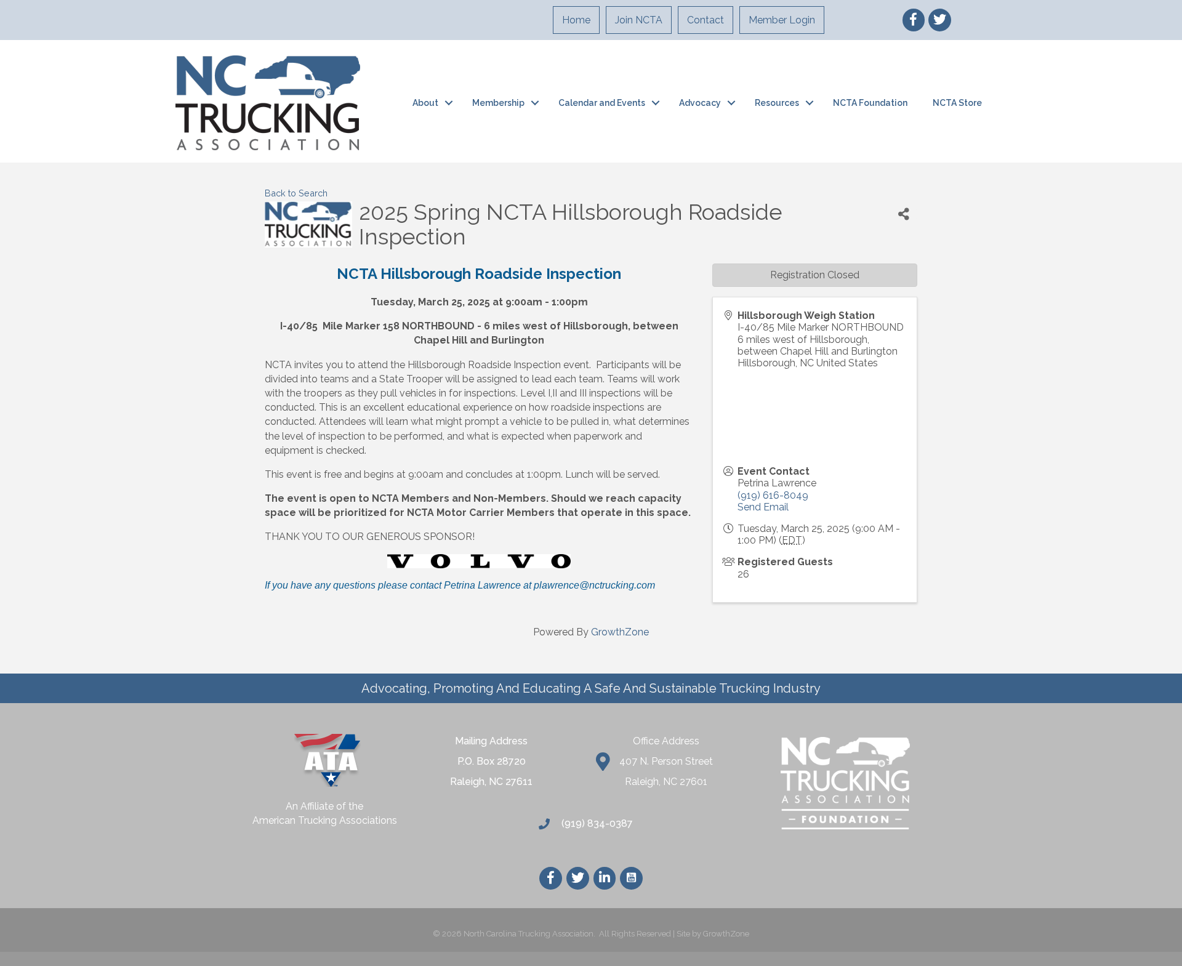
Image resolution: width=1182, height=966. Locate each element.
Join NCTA (638, 20)
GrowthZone (620, 632)
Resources (777, 103)
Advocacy (700, 103)
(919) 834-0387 (596, 823)
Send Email (763, 507)
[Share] (903, 214)
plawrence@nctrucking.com (594, 585)
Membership (498, 103)
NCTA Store (957, 103)
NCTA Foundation (870, 103)
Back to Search (296, 193)
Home (576, 20)
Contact (705, 20)
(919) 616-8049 (773, 495)
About (425, 103)
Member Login (782, 20)
